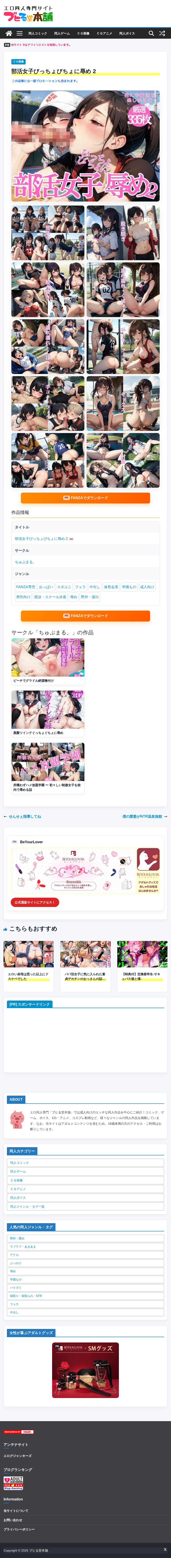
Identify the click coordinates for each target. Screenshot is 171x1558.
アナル (14, 1254)
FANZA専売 (25, 587)
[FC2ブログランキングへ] (13, 1486)
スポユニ (64, 587)
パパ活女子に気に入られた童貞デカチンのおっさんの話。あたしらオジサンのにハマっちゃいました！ (85, 976)
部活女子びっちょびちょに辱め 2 (41, 539)
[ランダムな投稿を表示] (162, 33)
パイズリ (16, 1287)
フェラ (80, 587)
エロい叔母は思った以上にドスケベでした (28, 976)
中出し (95, 587)
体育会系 (111, 587)
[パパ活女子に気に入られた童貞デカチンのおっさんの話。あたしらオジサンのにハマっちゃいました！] (85, 944)
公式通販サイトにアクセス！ (35, 902)
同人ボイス (127, 33)
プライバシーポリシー (19, 1529)
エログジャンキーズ (18, 1456)
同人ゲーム (62, 33)
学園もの (129, 587)
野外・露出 (90, 597)
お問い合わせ (13, 1520)
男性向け (23, 597)
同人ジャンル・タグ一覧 (27, 1206)
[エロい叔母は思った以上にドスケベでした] (29, 944)
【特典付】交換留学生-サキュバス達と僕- (141, 976)
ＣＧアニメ (104, 33)
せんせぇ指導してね (25, 816)
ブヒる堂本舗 (38, 1550)
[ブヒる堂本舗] (9, 33)
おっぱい (46, 587)
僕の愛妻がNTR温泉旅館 (142, 816)
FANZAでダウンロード (89, 498)
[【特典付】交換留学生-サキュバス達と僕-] (142, 944)
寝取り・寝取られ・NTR (26, 1296)
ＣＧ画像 (83, 33)
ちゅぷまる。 (25, 562)
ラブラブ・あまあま (23, 1246)
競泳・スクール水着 (50, 597)
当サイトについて (16, 1510)
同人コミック (37, 33)
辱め (73, 597)
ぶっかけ (16, 1263)
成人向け (147, 587)
